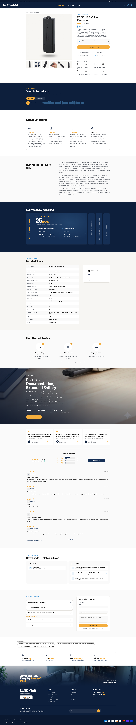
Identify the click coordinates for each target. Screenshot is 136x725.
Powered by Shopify (19, 719)
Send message (93, 625)
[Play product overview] (79, 41)
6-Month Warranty (86, 55)
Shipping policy (26, 722)
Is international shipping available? (49, 607)
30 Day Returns (102, 52)
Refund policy (6, 722)
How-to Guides (97, 697)
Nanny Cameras (52, 697)
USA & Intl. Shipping (102, 55)
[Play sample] (28, 103)
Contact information (33, 722)
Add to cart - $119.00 (93, 47)
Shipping (73, 699)
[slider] (63, 103)
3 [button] (68, 539)
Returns (73, 697)
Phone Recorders (52, 694)
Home (27, 12)
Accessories (51, 701)
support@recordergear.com (26, 693)
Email (80, 609)
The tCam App (97, 692)
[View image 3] (45, 64)
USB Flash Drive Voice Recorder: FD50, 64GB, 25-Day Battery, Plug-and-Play (36, 643)
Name (80, 604)
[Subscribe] (98, 710)
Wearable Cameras (53, 699)
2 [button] (66, 539)
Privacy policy (12, 722)
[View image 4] (53, 64)
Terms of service (19, 722)
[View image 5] (61, 64)
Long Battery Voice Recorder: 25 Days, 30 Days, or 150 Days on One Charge (36, 646)
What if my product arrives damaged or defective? (49, 625)
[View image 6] (68, 64)
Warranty (73, 694)
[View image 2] (37, 64)
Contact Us (74, 692)
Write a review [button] (97, 460)
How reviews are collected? (34, 540)
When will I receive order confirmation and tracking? (49, 612)
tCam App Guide (97, 694)
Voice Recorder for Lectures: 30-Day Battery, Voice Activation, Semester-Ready (75, 643)
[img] (30, 472)
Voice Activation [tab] (39, 98)
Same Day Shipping (86, 52)
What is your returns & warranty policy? (49, 620)
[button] (60, 457)
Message (81, 614)
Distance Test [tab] (31, 98)
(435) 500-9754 (109, 682)
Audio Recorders (52, 692)
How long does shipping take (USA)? (49, 602)
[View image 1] (29, 64)
